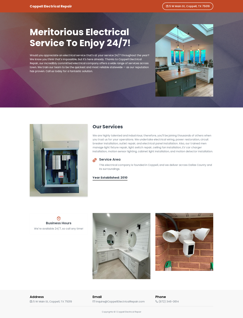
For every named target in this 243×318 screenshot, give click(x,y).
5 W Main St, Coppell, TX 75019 (189, 6)
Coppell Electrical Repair (51, 6)
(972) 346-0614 (168, 301)
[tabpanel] (121, 53)
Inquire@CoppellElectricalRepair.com (120, 301)
